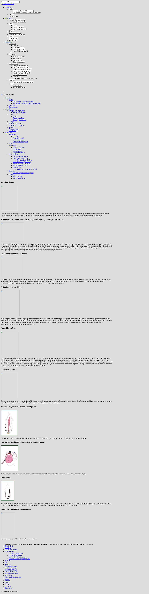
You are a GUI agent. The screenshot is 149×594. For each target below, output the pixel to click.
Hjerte (7, 579)
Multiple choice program (17, 20)
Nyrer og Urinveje (11, 570)
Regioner (8, 586)
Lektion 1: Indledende (16, 553)
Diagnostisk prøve (19, 62)
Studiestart (12, 44)
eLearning (8, 18)
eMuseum (8, 7)
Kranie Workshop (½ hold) (21, 73)
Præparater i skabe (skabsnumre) (23, 11)
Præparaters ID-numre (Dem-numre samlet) (27, 13)
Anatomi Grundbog (15, 33)
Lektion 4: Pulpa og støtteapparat (19, 559)
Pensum (15, 45)
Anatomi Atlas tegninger (17, 34)
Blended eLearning (19, 56)
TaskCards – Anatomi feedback (27, 78)
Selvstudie (12, 55)
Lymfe (7, 584)
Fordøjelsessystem (11, 566)
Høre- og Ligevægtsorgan (13, 577)
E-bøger (11, 31)
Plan (10, 53)
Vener (7, 582)
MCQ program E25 (19, 22)
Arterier (7, 581)
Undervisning (13, 64)
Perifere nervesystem (11, 573)
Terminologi (9, 546)
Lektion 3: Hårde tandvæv (17, 557)
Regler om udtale (18, 27)
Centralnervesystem (11, 571)
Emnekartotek (13, 16)
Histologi (8, 548)
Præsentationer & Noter (24, 69)
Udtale (11, 24)
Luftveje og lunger (11, 568)
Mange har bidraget (19, 87)
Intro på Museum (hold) (20, 51)
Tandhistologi (9, 551)
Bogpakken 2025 (18, 47)
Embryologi (8, 588)
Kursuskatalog (17, 86)
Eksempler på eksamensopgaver (23, 82)
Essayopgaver (17, 60)
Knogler (7, 560)
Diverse (11, 84)
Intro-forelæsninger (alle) (21, 67)
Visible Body (13, 40)
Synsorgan (8, 575)
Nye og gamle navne (19, 29)
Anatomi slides (13, 38)
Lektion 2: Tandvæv (15, 555)
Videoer (11, 36)
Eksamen (12, 80)
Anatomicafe (17, 76)
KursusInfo (8, 42)
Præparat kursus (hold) (20, 75)
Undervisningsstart (19, 49)
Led (6, 562)
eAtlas (11, 9)
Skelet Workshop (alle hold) (22, 71)
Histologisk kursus (11, 549)
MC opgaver (17, 58)
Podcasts (11, 14)
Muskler (7, 564)
